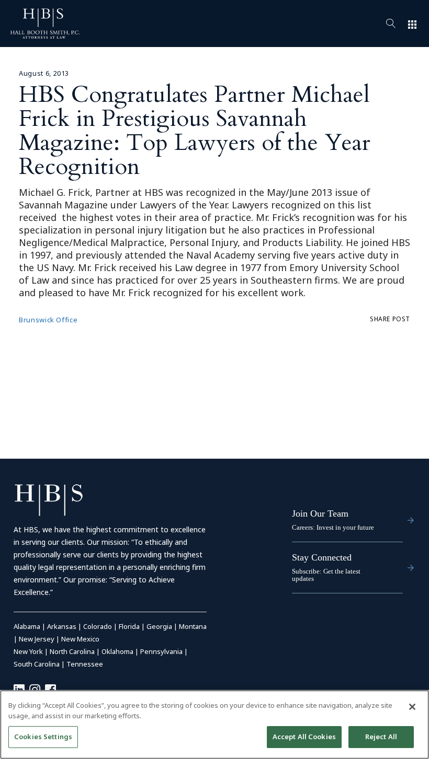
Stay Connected (322, 557)
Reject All (381, 736)
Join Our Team (320, 513)
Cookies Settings (43, 736)
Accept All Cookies (304, 736)
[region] (214, 724)
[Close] (412, 706)
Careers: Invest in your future (333, 527)
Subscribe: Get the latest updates (326, 574)
